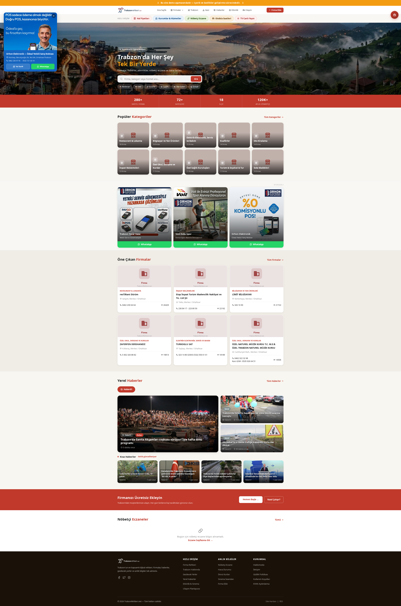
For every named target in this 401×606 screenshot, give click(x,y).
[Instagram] (129, 577)
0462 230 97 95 (14, 60)
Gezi (207, 10)
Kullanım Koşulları (261, 579)
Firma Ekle (276, 10)
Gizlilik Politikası (260, 574)
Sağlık (165, 86)
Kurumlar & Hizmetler (170, 18)
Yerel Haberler (189, 579)
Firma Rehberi (189, 564)
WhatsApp (146, 244)
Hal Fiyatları (143, 18)
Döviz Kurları (224, 574)
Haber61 (128, 389)
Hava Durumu (224, 569)
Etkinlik (235, 10)
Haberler (220, 10)
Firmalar (177, 10)
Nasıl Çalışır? (273, 499)
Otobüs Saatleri (223, 18)
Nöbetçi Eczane (198, 18)
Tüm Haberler (274, 381)
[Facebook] (119, 577)
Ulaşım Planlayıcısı (191, 588)
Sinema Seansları (226, 579)
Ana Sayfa (161, 10)
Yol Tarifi (19, 66)
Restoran (126, 86)
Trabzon (194, 10)
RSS (281, 601)
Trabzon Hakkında (191, 569)
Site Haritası (271, 601)
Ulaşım (248, 10)
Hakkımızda (258, 564)
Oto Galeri (180, 86)
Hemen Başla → (251, 499)
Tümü (278, 519)
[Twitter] (124, 577)
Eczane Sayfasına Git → (200, 540)
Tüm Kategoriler (272, 117)
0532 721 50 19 (28, 60)
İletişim (256, 569)
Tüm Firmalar (274, 259)
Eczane (152, 86)
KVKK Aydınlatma (261, 583)
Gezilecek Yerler (190, 574)
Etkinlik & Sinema (191, 583)
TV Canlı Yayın (247, 18)
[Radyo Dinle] (394, 15)
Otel (139, 86)
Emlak (195, 86)
